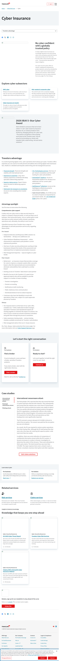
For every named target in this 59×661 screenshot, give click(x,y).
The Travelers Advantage (20, 637)
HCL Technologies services (40, 171)
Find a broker (10, 372)
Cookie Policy (44, 643)
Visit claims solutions (28, 454)
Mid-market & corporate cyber (41, 89)
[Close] (56, 651)
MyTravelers (33, 640)
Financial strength (9, 171)
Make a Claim (33, 643)
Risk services (7, 497)
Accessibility (43, 637)
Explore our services (37, 478)
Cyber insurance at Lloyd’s (11, 103)
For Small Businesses (6, 640)
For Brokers (4, 643)
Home (3, 8)
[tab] (8, 400)
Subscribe (8, 606)
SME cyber (6, 89)
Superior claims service (11, 182)
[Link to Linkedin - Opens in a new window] (56, 626)
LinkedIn (10, 602)
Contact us (22, 377)
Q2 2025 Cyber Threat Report (12, 536)
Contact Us (32, 637)
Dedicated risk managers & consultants (15, 189)
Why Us (17, 640)
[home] (6, 3)
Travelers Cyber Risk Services (40, 536)
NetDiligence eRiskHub (39, 186)
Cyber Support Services (25, 328)
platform (39, 177)
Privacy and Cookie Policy (34, 655)
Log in (51, 4)
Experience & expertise (10, 175)
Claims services (36, 497)
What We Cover (11, 8)
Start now (6, 478)
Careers (17, 643)
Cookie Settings (44, 640)
